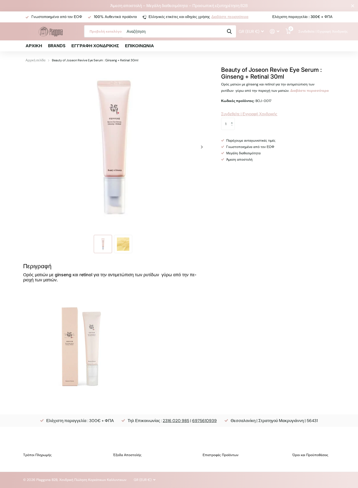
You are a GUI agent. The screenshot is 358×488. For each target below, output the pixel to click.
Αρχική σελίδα (36, 60)
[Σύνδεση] (275, 31)
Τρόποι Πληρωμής (37, 455)
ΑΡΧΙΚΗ (34, 46)
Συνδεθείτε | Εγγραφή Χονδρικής (315, 31)
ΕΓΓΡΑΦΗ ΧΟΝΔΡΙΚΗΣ (95, 46)
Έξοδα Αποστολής (127, 455)
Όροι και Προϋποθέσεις (310, 455)
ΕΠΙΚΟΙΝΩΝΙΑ (139, 46)
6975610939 (204, 420)
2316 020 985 (176, 420)
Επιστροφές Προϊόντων (220, 455)
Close (352, 5)
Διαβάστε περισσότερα (229, 17)
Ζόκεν (229, 31)
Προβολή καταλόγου (107, 31)
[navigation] (103, 244)
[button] (202, 147)
